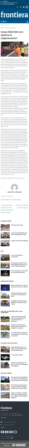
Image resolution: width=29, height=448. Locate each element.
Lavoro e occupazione (20, 178)
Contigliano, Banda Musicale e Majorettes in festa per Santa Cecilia (19, 302)
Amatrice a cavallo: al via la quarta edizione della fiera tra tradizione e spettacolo (19, 326)
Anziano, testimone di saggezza (19, 240)
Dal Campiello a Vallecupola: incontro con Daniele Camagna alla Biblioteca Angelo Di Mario (19, 386)
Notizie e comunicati (5, 25)
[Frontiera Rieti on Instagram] (27, 7)
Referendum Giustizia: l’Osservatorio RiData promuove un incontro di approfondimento (19, 264)
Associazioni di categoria (7, 178)
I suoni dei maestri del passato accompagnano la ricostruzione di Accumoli (19, 334)
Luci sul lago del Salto (17, 355)
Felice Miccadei (13, 27)
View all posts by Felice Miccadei (11, 199)
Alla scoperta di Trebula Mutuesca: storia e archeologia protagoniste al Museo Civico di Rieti (19, 379)
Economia (14, 178)
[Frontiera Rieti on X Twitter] (17, 7)
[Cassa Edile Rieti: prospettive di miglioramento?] (14, 49)
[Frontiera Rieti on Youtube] (23, 7)
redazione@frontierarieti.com (10, 2)
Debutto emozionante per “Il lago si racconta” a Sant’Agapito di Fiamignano (19, 364)
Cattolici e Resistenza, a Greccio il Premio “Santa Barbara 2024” (19, 294)
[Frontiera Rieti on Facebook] (20, 7)
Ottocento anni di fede (17, 225)
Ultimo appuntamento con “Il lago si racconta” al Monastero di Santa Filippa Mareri (19, 348)
